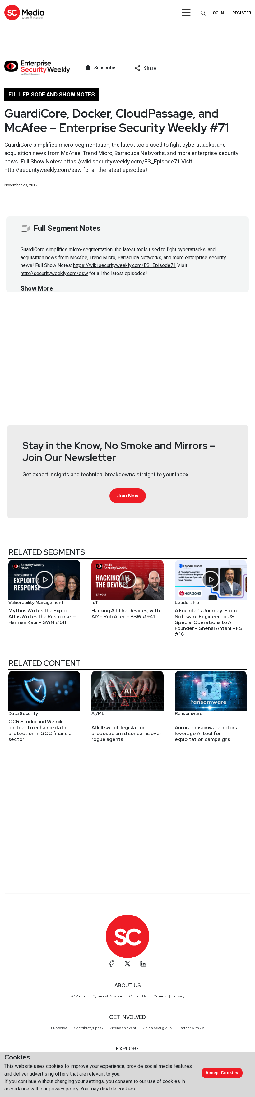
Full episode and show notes (51, 94)
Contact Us (137, 996)
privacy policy (63, 1089)
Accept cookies (222, 1072)
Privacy (179, 996)
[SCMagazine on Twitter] (127, 963)
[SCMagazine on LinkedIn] (143, 963)
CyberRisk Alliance (107, 996)
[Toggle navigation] (186, 12)
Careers (160, 996)
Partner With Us (191, 1028)
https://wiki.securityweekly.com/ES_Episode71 (124, 265)
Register (241, 13)
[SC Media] (24, 12)
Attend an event (123, 1028)
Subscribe (59, 1028)
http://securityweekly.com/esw (54, 273)
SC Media (78, 996)
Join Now (127, 496)
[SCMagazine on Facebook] (111, 963)
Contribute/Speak (88, 1028)
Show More (37, 288)
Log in (217, 13)
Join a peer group (157, 1028)
